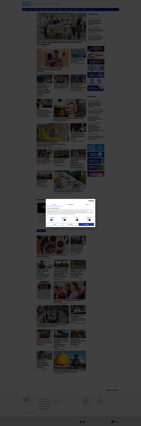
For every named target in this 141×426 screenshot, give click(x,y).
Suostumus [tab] (54, 204)
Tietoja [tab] (87, 204)
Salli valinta (70, 224)
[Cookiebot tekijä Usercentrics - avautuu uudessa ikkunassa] (89, 201)
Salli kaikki (86, 224)
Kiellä (55, 224)
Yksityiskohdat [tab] (70, 204)
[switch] (64, 220)
